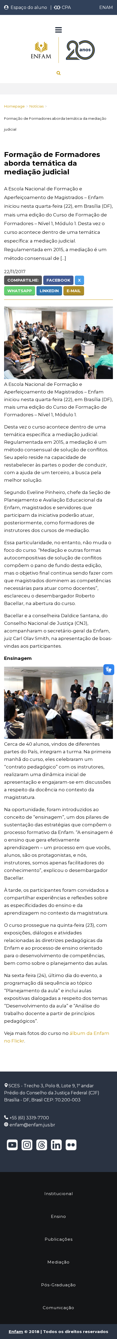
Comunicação (58, 1307)
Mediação (58, 1262)
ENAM (106, 7)
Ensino (58, 1216)
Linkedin (49, 290)
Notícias (36, 106)
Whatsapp (19, 290)
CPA (66, 7)
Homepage (14, 106)
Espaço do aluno (27, 7)
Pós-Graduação (58, 1284)
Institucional (58, 1193)
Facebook (58, 280)
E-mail (74, 290)
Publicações (59, 1239)
